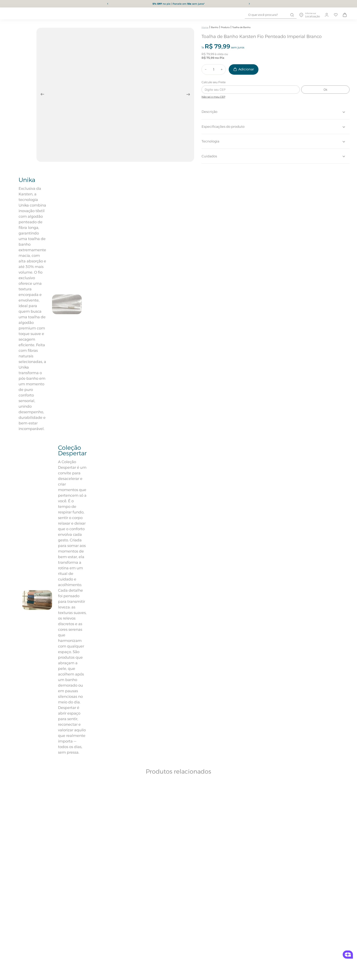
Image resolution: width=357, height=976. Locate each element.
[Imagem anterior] (42, 94)
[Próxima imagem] (188, 94)
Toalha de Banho (241, 27)
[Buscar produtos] (292, 14)
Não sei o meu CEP (213, 97)
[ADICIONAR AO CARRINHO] (243, 69)
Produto (225, 27)
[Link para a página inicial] (205, 27)
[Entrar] (326, 14)
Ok (325, 89)
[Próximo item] (249, 4)
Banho (214, 27)
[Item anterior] (108, 4)
